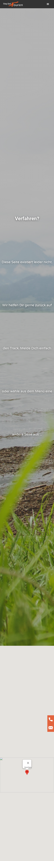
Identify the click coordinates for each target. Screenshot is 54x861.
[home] (12, 4)
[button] (48, 4)
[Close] (28, 763)
